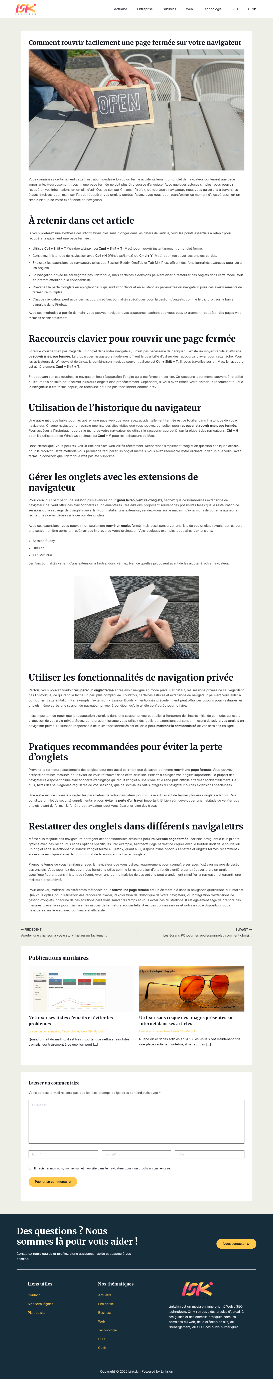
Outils (252, 9)
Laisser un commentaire (44, 1031)
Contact (34, 1295)
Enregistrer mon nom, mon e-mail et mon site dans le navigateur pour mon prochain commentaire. (102, 1168)
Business (169, 9)
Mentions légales (40, 1304)
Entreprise (145, 9)
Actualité (120, 9)
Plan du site (36, 1313)
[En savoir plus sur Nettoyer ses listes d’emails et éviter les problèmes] (81, 989)
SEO (234, 9)
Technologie (212, 9)
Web (189, 9)
